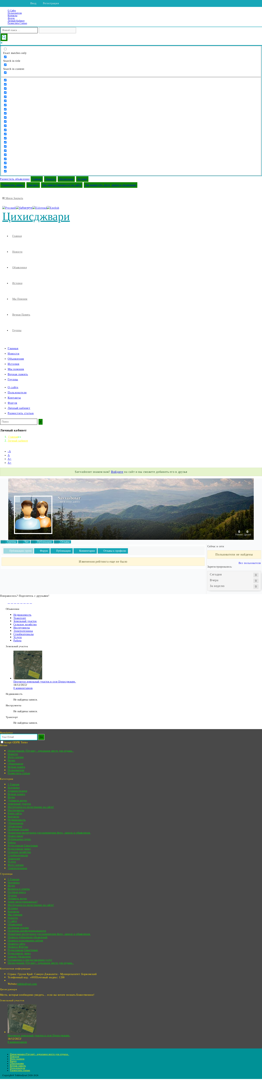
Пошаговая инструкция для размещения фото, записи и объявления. (49, 832)
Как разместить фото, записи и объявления (110, 185)
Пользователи (15, 12)
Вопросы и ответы (19, 889)
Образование (15, 763)
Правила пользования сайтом (25, 940)
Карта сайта (15, 813)
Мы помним (16, 369)
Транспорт (19, 618)
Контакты (12, 15)
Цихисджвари (36, 216)
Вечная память (18, 374)
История (82, 179)
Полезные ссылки (18, 829)
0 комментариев (23, 688)
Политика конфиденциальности (27, 930)
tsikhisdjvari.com (27, 984)
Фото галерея (16, 757)
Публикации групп (19, 839)
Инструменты (21, 627)
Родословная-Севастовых (23, 845)
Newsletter (14, 787)
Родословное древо (19, 849)
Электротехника (23, 631)
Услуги (17, 637)
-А (9, 451)
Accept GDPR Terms (16, 742)
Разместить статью (17, 23)
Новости (50, 179)
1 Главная (13, 784)
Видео (11, 760)
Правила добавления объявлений (28, 937)
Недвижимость (22, 615)
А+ (9, 458)
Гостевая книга (17, 892)
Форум (11, 18)
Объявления (66, 179)
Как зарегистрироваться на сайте (61, 185)
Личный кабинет (16, 20)
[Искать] (40, 422)
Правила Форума (18, 947)
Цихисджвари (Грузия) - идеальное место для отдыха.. (41, 750)
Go (41, 737)
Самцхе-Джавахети (19, 956)
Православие (15, 836)
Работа (17, 640)
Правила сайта (16, 943)
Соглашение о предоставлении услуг (30, 960)
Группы (13, 379)
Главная (36, 179)
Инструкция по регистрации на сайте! (31, 807)
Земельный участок (25, 621)
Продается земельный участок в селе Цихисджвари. (44, 681)
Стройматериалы (23, 634)
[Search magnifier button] (4, 37)
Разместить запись (13, 185)
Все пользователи (250, 563)
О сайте (12, 10)
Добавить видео (17, 800)
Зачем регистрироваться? (23, 901)
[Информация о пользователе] (17, 499)
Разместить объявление (15, 179)
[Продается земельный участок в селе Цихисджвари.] (27, 678)
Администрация (17, 791)
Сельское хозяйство (25, 624)
